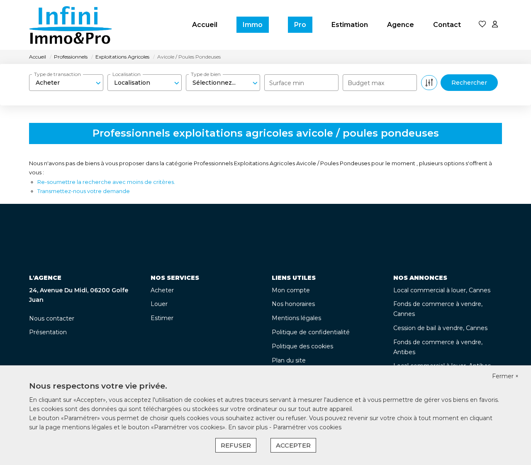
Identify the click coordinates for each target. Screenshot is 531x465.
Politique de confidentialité (311, 332)
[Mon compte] (495, 24)
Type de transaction (57, 74)
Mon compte (291, 290)
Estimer (162, 318)
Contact (447, 25)
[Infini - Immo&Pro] (70, 25)
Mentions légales (296, 318)
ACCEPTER (293, 445)
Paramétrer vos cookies (307, 427)
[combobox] (66, 83)
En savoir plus (248, 427)
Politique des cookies (302, 346)
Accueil (204, 25)
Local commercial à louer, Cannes (441, 290)
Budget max (366, 83)
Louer (159, 304)
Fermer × (505, 376)
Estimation (349, 25)
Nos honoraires (293, 304)
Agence (400, 25)
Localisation (126, 74)
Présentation (48, 332)
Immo (253, 25)
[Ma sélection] (482, 24)
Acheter (162, 290)
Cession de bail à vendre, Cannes (440, 328)
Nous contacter (51, 318)
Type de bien (206, 74)
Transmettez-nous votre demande (83, 191)
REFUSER (236, 445)
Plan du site (289, 360)
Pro (300, 25)
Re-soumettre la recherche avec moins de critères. (106, 182)
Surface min (286, 83)
